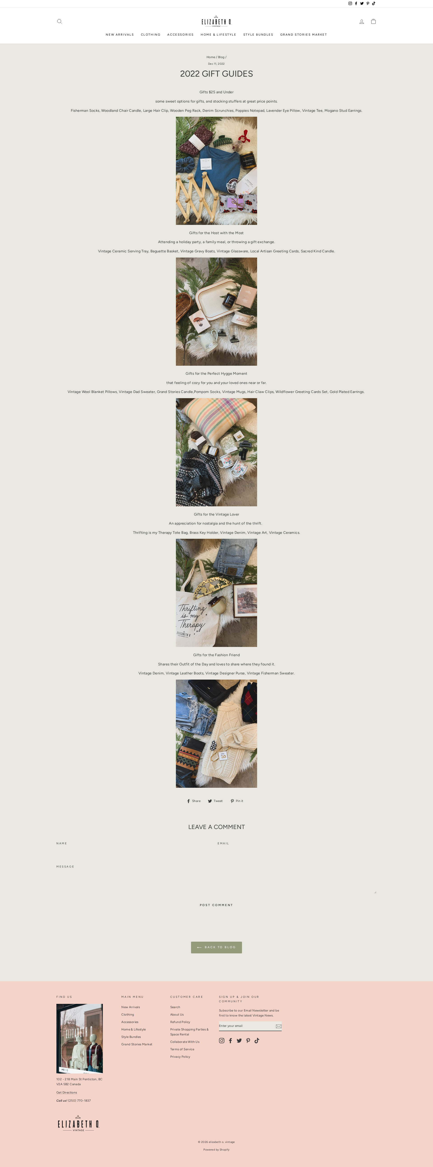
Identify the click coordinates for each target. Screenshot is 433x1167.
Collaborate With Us (185, 1042)
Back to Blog (219, 947)
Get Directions (66, 1092)
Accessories (180, 34)
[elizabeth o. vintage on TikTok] (257, 1040)
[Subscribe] (279, 1026)
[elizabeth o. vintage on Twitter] (239, 1040)
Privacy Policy (180, 1056)
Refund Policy (180, 1022)
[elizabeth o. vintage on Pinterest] (248, 1040)
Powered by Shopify (216, 1149)
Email (223, 843)
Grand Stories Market (303, 34)
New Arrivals (120, 34)
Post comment (216, 905)
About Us (177, 1014)
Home (211, 57)
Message (65, 866)
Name (61, 843)
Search (175, 1007)
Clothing (151, 34)
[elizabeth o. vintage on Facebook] (230, 1040)
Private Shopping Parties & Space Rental (189, 1032)
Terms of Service (182, 1049)
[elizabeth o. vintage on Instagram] (221, 1040)
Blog (221, 57)
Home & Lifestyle (219, 34)
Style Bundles (258, 34)
